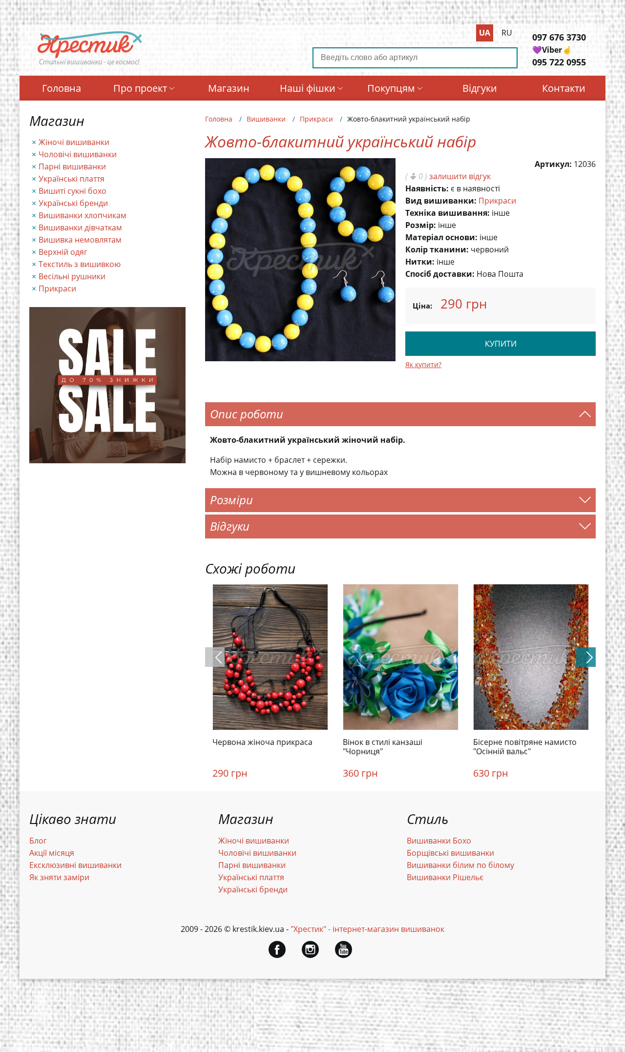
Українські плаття (71, 178)
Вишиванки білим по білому (460, 865)
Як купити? (423, 364)
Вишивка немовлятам (80, 239)
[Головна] (90, 65)
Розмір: (420, 225)
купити (501, 343)
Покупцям (391, 88)
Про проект (140, 88)
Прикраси (57, 288)
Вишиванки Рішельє (445, 877)
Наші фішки (307, 88)
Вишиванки (266, 119)
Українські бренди (73, 203)
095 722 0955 (559, 62)
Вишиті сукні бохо (72, 191)
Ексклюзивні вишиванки (75, 865)
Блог (38, 840)
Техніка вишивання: (447, 212)
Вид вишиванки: (441, 200)
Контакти (563, 88)
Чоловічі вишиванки (78, 154)
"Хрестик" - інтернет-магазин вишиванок (367, 929)
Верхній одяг (63, 252)
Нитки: (420, 261)
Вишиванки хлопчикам (82, 215)
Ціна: (422, 305)
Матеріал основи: (441, 237)
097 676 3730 (559, 37)
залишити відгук (460, 176)
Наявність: (427, 188)
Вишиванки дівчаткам (80, 227)
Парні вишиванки (72, 166)
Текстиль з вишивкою (80, 264)
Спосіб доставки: (440, 273)
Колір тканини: (437, 249)
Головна (61, 88)
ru (506, 32)
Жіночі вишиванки (74, 142)
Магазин (229, 88)
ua (484, 32)
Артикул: (553, 164)
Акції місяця (51, 852)
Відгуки (479, 88)
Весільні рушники (72, 276)
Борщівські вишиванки (450, 852)
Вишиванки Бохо (439, 840)
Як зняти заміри (59, 877)
